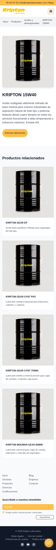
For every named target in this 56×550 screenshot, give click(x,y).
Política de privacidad (42, 539)
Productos (16, 22)
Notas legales (17, 536)
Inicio (5, 22)
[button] (49, 543)
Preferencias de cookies (17, 539)
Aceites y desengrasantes (31, 21)
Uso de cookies (35, 536)
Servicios (7, 487)
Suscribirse (45, 517)
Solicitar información (15, 133)
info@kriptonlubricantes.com (33, 3)
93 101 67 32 (12, 3)
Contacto (33, 483)
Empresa (33, 479)
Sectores (6, 479)
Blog (50, 3)
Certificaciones (10, 491)
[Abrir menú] (51, 11)
